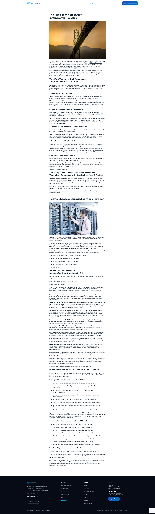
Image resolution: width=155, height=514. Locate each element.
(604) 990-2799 (99, 4)
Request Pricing (113, 499)
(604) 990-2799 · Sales (34, 497)
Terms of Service (118, 510)
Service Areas (88, 503)
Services (47, 3)
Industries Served (89, 491)
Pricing (74, 3)
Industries (57, 3)
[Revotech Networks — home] (34, 3)
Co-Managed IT (65, 488)
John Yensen (78, 248)
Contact (86, 3)
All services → (65, 500)
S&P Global (62, 284)
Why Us (65, 3)
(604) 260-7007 (100, 2)
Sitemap (126, 510)
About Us (86, 485)
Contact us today (61, 191)
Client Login (115, 3)
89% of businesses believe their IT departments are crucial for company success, (75, 63)
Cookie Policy (108, 510)
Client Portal (33, 502)
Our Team (86, 488)
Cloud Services (65, 494)
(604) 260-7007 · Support (34, 494)
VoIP (62, 497)
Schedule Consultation (130, 3)
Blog (79, 3)
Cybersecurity (64, 491)
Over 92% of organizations (58, 287)
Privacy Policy (100, 510)
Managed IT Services (66, 485)
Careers (86, 497)
